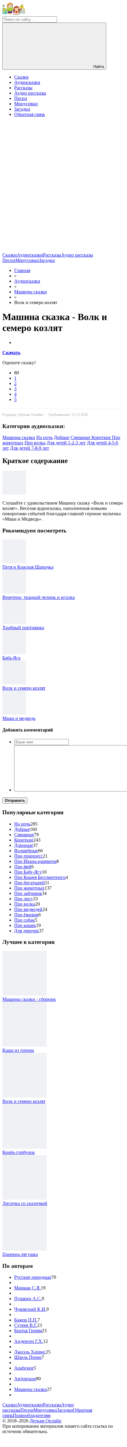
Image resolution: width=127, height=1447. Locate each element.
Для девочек (26, 930)
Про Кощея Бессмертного (40, 877)
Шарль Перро (28, 1357)
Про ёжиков (26, 914)
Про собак (24, 920)
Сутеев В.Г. (25, 1325)
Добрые (61, 437)
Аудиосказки (27, 82)
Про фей (22, 866)
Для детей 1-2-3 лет (66, 442)
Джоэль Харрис (30, 1351)
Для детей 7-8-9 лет (29, 448)
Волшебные (26, 850)
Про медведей (28, 909)
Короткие (102, 437)
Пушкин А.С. (28, 1298)
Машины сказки (18, 437)
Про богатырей (29, 882)
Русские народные (32, 1277)
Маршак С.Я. (27, 1287)
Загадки (22, 109)
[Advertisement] (63, 185)
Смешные (81, 437)
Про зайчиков (28, 893)
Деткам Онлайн (45, 1420)
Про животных (29, 888)
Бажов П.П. (26, 1319)
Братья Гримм (28, 1330)
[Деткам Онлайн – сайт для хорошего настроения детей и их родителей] (13, 13)
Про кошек (25, 925)
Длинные (23, 845)
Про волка (35, 442)
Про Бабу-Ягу (28, 871)
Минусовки (26, 103)
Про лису (23, 898)
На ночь (44, 437)
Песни (20, 98)
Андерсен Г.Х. (28, 1341)
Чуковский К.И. (30, 1309)
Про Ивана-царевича (35, 861)
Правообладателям (32, 1415)
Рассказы (23, 87)
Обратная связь (29, 114)
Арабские (24, 1367)
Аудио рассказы (30, 93)
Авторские (25, 1378)
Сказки (21, 76)
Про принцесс (28, 855)
